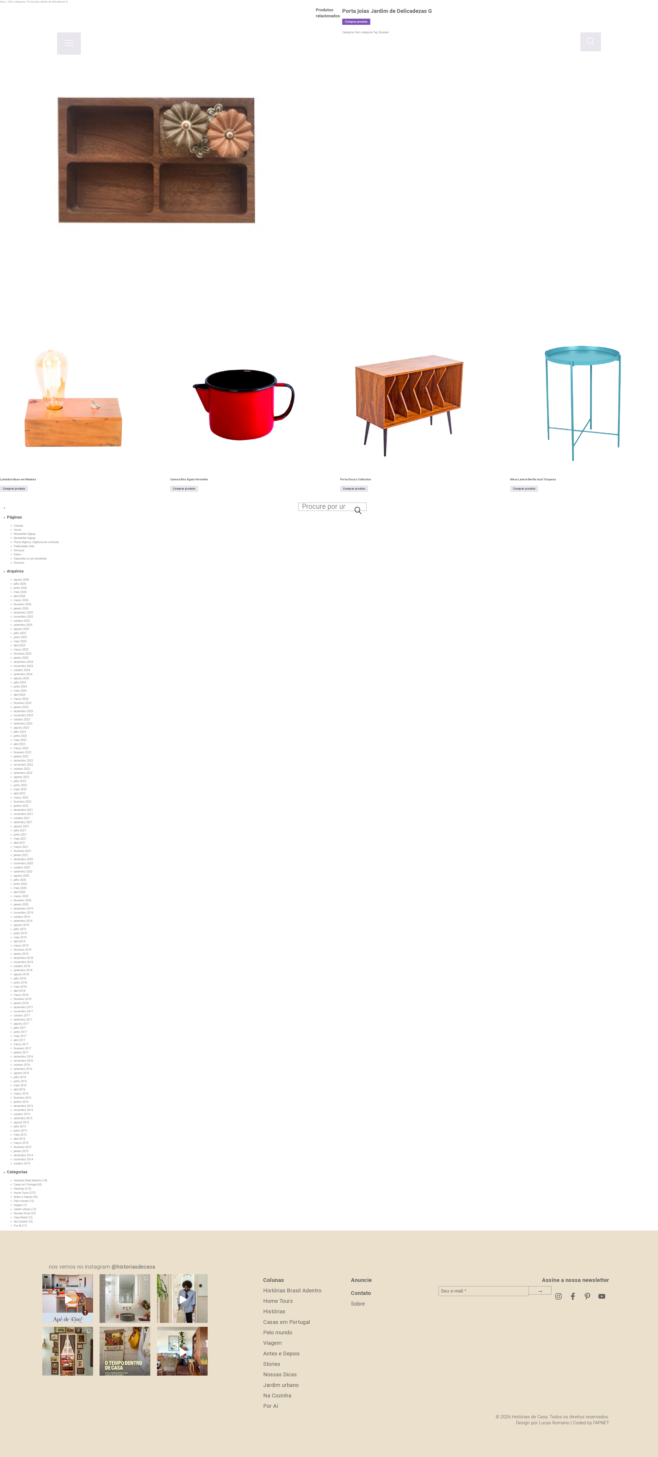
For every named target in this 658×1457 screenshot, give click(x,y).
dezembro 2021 (23, 810)
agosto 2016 (21, 1073)
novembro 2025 (23, 617)
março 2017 (21, 1044)
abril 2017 (19, 1040)
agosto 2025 (21, 629)
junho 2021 (20, 835)
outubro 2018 (22, 966)
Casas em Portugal (25, 1185)
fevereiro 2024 (22, 703)
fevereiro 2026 (22, 604)
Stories (271, 1364)
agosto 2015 (21, 1122)
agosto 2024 (21, 678)
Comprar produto (14, 489)
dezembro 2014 (23, 1155)
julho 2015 (20, 1126)
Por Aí (17, 1226)
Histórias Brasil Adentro (28, 1180)
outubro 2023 (22, 719)
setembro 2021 (23, 822)
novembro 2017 (23, 1011)
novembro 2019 (23, 913)
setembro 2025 (23, 625)
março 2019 (21, 946)
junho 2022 (20, 785)
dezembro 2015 (23, 1106)
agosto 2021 (21, 826)
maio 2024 (20, 691)
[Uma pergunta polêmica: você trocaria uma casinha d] (182, 1352)
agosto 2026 (21, 580)
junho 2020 (20, 884)
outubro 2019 (22, 917)
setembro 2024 (23, 674)
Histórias (19, 1189)
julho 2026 (20, 584)
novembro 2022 (23, 765)
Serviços (19, 550)
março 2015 (21, 1143)
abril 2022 (19, 793)
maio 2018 (20, 987)
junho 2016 (20, 1081)
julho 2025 (20, 633)
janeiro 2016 (21, 1102)
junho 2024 (20, 687)
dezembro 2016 (23, 1057)
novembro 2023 (23, 715)
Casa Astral (20, 1217)
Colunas (18, 526)
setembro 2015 (23, 1118)
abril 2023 (19, 744)
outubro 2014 (22, 1163)
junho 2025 (20, 637)
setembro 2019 (23, 921)
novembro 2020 (23, 863)
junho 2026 (20, 588)
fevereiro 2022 (22, 802)
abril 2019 (19, 941)
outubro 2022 (22, 769)
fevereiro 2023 (22, 752)
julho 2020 (20, 880)
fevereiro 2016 (22, 1098)
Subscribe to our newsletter (30, 559)
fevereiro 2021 (22, 851)
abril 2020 (19, 892)
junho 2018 (20, 983)
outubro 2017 (22, 1015)
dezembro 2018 (23, 958)
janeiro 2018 (21, 1003)
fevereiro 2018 (22, 999)
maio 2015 (20, 1135)
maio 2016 (20, 1085)
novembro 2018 (23, 962)
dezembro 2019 (23, 909)
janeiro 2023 (21, 756)
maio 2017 (20, 1036)
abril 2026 (19, 596)
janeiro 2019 (21, 954)
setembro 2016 (23, 1069)
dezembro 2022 (23, 761)
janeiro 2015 (21, 1151)
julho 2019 (20, 929)
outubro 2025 (22, 621)
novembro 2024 (23, 666)
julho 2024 (20, 682)
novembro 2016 (23, 1061)
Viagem (18, 1205)
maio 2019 (20, 937)
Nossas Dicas (22, 1213)
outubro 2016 (22, 1065)
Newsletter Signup (24, 534)
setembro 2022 (23, 773)
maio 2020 (20, 888)
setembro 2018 (23, 970)
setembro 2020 (23, 872)
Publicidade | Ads (24, 546)
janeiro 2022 (21, 806)
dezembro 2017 (23, 1007)
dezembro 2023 (23, 711)
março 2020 (21, 896)
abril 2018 (19, 991)
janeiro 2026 (21, 608)
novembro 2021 (23, 814)
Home (17, 530)
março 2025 (21, 650)
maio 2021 (20, 839)
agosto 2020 (21, 876)
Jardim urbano (22, 1209)
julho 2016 (20, 1077)
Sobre (17, 554)
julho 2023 (20, 732)
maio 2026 (20, 592)
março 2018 (21, 995)
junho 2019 (20, 933)
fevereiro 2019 (22, 950)
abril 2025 (19, 645)
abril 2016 (19, 1089)
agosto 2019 (21, 925)
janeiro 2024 (21, 707)
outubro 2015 (22, 1114)
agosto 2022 (21, 777)
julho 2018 (20, 978)
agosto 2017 (21, 1024)
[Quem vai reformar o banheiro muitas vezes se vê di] (125, 1299)
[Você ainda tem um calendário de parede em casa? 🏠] (125, 1352)
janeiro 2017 (21, 1052)
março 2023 (21, 748)
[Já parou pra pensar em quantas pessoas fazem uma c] (182, 1299)
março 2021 (21, 847)
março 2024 (21, 699)
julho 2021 (20, 830)
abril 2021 (19, 843)
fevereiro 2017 (22, 1048)
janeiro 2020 (21, 904)
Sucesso (19, 563)
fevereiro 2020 (22, 900)
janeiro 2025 (21, 658)
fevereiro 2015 (22, 1147)
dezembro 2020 (23, 859)
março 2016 (21, 1094)
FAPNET (601, 1422)
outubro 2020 (22, 867)
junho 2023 (20, 736)
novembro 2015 (23, 1110)
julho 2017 (20, 1028)
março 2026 (21, 600)
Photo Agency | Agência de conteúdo (36, 542)
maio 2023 (20, 740)
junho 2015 (20, 1131)
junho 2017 (20, 1032)
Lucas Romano (554, 1422)
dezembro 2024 (23, 662)
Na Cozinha (20, 1222)
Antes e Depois (23, 1197)
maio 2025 (20, 641)
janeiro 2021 (21, 855)
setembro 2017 (23, 1020)
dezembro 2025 (23, 613)
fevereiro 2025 (22, 654)
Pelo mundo (21, 1201)
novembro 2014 (23, 1159)
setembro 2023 (23, 724)
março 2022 (21, 798)
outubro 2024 (22, 670)
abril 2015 (19, 1139)
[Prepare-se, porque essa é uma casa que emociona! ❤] (67, 1352)
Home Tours (21, 1193)
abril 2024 (19, 695)
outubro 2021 (22, 818)
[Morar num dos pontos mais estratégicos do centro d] (67, 1299)
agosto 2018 (21, 974)
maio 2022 (20, 789)
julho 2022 (20, 781)
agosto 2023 (21, 728)
